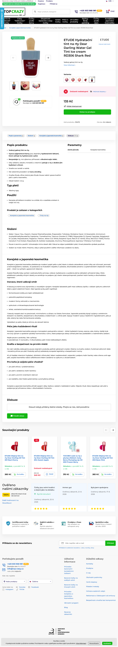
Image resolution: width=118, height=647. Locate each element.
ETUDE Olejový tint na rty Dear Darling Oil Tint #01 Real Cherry (15, 458)
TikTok (21, 589)
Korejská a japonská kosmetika (20, 28)
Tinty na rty (44, 215)
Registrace (41, 4)
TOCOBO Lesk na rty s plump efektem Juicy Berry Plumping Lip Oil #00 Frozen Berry (72, 459)
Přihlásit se (53, 4)
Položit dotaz (18, 416)
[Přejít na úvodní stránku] (14, 11)
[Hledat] (35, 11)
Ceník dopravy (91, 582)
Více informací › (70, 65)
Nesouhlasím (94, 643)
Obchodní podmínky (94, 577)
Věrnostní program (71, 603)
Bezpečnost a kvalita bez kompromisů (101, 600)
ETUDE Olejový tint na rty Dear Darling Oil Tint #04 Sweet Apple (44, 458)
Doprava (41, 1)
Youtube (22, 587)
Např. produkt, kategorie (47, 12)
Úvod (4, 28)
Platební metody (92, 586)
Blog (66, 607)
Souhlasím (107, 643)
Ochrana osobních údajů (95, 591)
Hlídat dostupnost (74, 106)
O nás (88, 573)
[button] (48, 58)
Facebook (35, 587)
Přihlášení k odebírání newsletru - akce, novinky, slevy (76, 548)
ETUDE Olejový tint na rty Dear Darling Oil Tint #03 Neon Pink (102, 458)
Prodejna (49, 1)
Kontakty (89, 564)
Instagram (9, 589)
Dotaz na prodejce (87, 112)
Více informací (81, 643)
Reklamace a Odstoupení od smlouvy (100, 596)
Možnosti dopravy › (99, 91)
